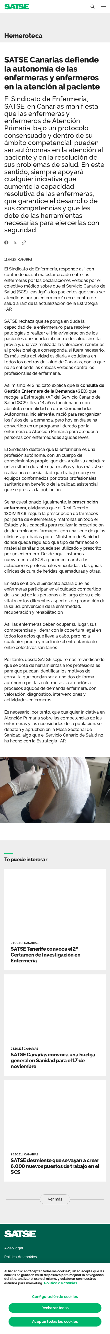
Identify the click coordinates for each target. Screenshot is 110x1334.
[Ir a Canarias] (16, 6)
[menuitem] (13, 1248)
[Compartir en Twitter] (15, 242)
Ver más (55, 1199)
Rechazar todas (55, 1308)
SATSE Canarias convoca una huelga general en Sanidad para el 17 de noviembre (53, 1060)
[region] (55, 1298)
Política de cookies (60, 1283)
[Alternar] (92, 7)
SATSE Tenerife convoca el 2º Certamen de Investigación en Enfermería (45, 954)
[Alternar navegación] (103, 6)
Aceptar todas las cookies (55, 1321)
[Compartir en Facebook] (6, 242)
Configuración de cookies (55, 1296)
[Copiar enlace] (24, 242)
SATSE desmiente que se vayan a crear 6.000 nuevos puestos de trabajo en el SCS (55, 1166)
